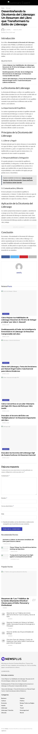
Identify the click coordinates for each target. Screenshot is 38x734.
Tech (21, 705)
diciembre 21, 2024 (14, 559)
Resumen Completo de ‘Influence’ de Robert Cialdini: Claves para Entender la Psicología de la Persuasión (21, 624)
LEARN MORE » (5, 671)
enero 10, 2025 (13, 551)
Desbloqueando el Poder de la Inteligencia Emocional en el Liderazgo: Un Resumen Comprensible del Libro (18, 73)
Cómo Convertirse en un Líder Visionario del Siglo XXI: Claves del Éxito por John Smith (17, 406)
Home (2, 8)
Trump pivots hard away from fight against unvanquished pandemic (21, 556)
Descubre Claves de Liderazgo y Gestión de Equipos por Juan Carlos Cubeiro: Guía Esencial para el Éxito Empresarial (20, 641)
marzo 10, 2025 (7, 543)
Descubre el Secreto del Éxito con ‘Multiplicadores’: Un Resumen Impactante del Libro (18, 418)
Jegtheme (3, 730)
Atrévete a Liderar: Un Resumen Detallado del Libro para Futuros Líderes (18, 540)
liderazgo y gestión (7, 710)
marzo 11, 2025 (17, 29)
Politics (22, 700)
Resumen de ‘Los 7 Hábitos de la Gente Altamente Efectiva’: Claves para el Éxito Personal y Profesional (15, 602)
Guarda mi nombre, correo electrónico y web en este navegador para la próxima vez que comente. (18, 523)
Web (2, 514)
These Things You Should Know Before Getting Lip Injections (23, 548)
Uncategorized (24, 710)
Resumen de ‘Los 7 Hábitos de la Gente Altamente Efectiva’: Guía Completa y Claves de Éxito (21, 614)
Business (3, 698)
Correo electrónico (7, 506)
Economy (4, 703)
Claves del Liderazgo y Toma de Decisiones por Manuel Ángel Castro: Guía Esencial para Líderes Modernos (19, 80)
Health (3, 705)
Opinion (22, 698)
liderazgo (8, 8)
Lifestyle (3, 712)
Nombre (4, 498)
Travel (22, 708)
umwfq (8, 29)
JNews (6, 728)
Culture (3, 700)
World (22, 712)
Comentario (5, 476)
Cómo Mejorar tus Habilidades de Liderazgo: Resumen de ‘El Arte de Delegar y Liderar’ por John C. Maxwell (19, 67)
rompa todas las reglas (27, 703)
